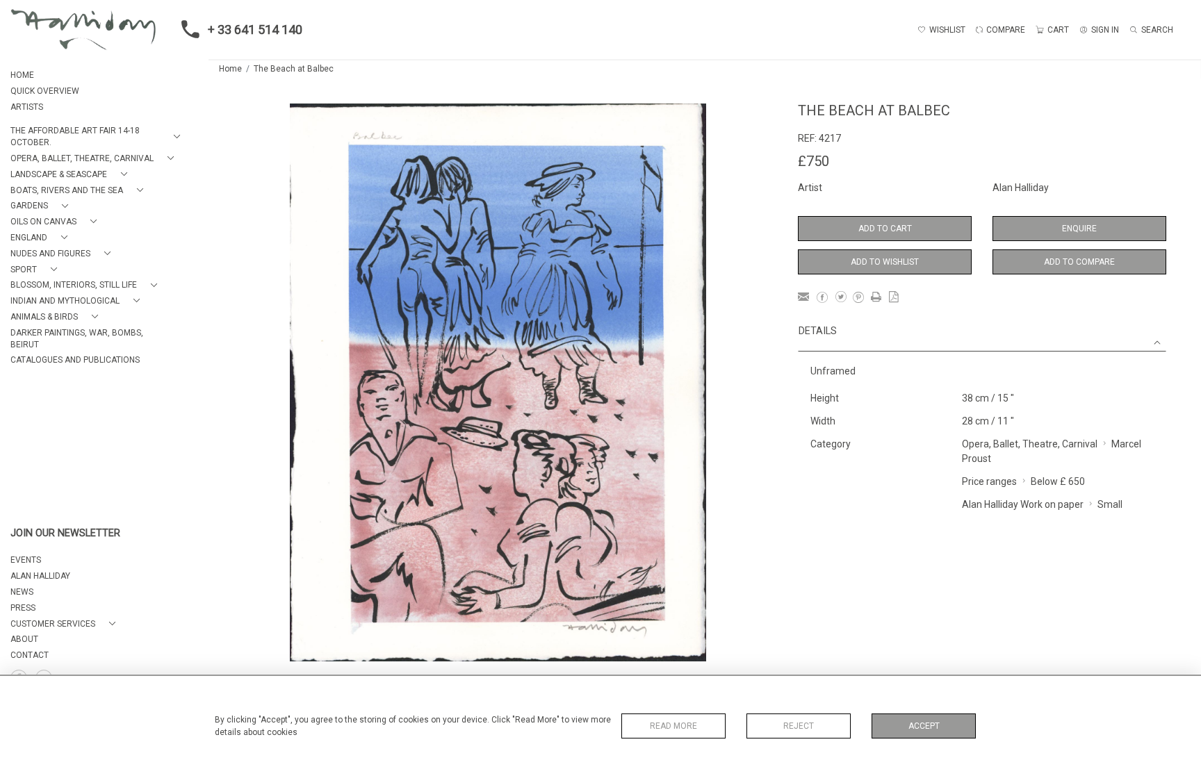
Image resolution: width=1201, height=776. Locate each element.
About (24, 639)
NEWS (21, 592)
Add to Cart (885, 228)
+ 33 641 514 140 (255, 29)
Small (1109, 504)
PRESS (22, 608)
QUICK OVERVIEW (44, 91)
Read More (673, 726)
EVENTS (25, 560)
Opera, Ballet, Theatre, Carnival (1029, 443)
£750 (813, 161)
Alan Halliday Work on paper (1023, 504)
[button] (98, 137)
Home (230, 69)
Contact (29, 655)
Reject (798, 726)
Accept (924, 726)
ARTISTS (26, 107)
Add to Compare (1079, 262)
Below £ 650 (1058, 481)
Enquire (1079, 228)
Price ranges (989, 481)
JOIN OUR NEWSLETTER (65, 533)
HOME (22, 75)
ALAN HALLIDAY (40, 576)
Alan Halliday (1020, 187)
